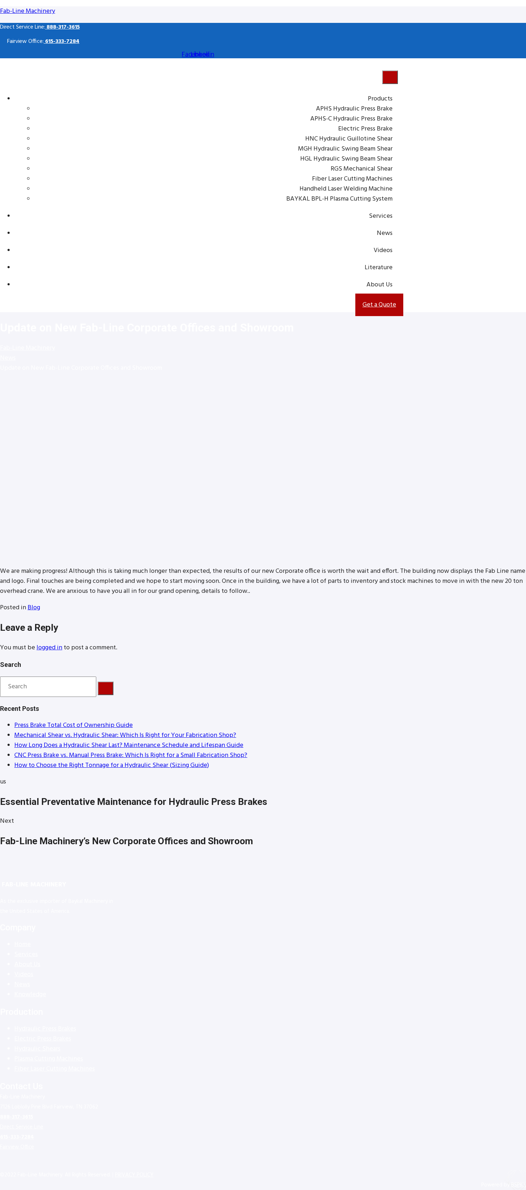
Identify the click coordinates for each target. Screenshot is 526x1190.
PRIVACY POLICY (134, 1175)
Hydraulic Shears (37, 1049)
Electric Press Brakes (42, 1039)
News (385, 233)
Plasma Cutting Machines (48, 1059)
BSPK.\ (518, 1185)
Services (381, 216)
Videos (383, 250)
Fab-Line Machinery (27, 11)
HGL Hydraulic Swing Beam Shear (346, 159)
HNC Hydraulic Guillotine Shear (349, 139)
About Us (379, 285)
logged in (49, 648)
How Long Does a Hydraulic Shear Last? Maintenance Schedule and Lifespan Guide (128, 745)
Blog (34, 608)
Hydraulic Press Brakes (45, 1029)
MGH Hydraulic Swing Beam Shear (345, 149)
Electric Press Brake (365, 129)
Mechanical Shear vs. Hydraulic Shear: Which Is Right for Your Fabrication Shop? (125, 735)
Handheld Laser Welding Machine (346, 189)
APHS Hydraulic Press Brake (354, 109)
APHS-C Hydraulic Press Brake (351, 119)
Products (380, 99)
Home (22, 944)
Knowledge (30, 994)
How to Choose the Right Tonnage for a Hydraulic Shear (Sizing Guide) (111, 765)
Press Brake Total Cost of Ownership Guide (73, 725)
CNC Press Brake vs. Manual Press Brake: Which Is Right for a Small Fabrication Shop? (130, 755)
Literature (379, 267)
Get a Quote (379, 305)
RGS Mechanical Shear (362, 169)
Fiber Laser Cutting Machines (352, 179)
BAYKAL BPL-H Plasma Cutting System (339, 199)
